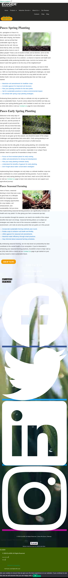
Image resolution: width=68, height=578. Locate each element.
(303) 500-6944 (34, 271)
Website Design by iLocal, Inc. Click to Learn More (34, 546)
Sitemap (49, 536)
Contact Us (23, 106)
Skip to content (5, 1)
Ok (35, 575)
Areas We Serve (42, 536)
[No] (39, 576)
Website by (13, 565)
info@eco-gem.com (34, 275)
